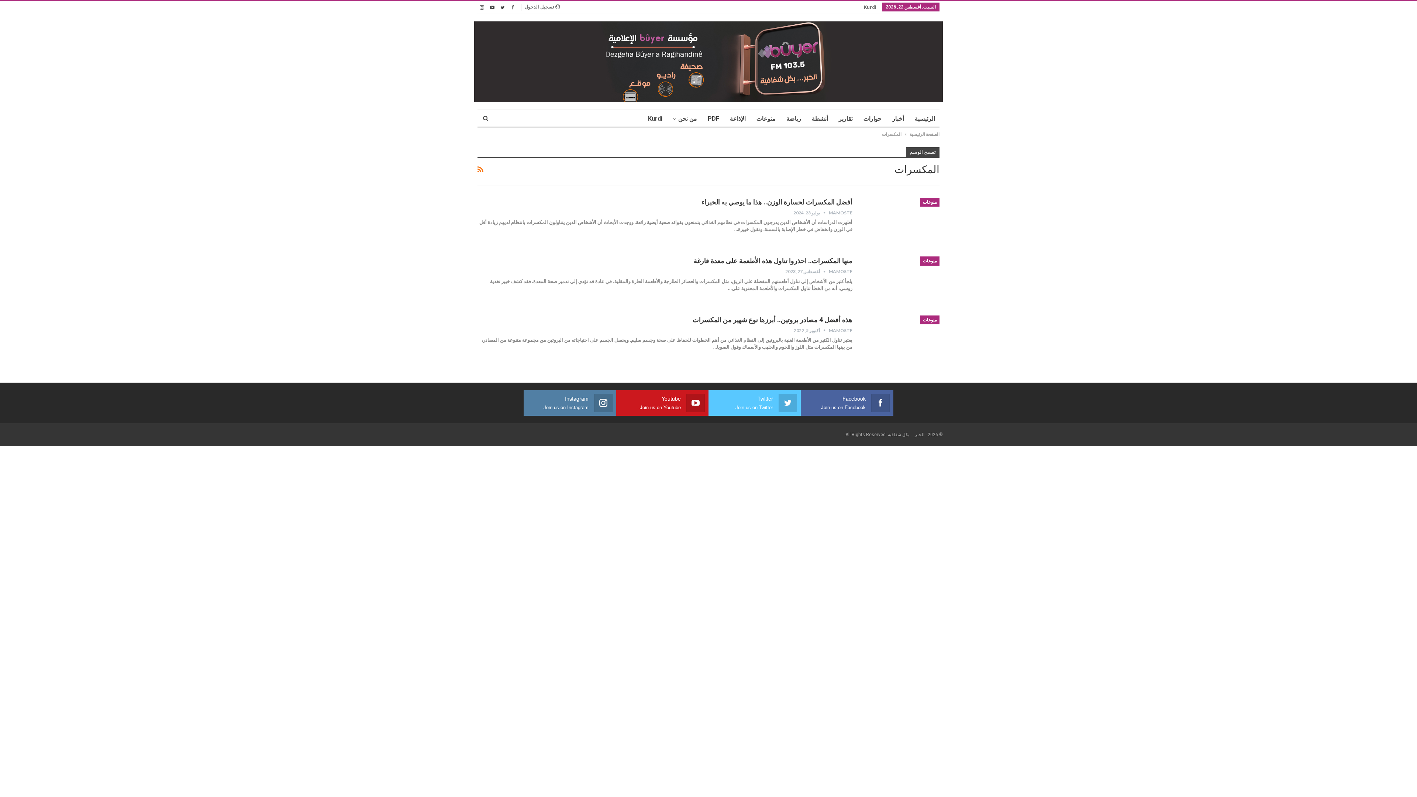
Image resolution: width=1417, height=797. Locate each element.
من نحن (687, 118)
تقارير (846, 118)
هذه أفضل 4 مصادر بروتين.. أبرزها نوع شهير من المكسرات (772, 320)
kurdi (870, 7)
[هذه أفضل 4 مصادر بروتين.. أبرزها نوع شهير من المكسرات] (901, 340)
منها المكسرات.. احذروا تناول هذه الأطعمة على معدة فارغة (773, 261)
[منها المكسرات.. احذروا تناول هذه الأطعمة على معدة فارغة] (901, 281)
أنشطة (820, 118)
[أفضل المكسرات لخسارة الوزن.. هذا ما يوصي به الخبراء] (901, 222)
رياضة (793, 118)
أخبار (898, 118)
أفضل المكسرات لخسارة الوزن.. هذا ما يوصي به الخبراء (776, 202)
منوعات (766, 118)
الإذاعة (738, 118)
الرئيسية (925, 118)
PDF (713, 118)
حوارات (872, 118)
